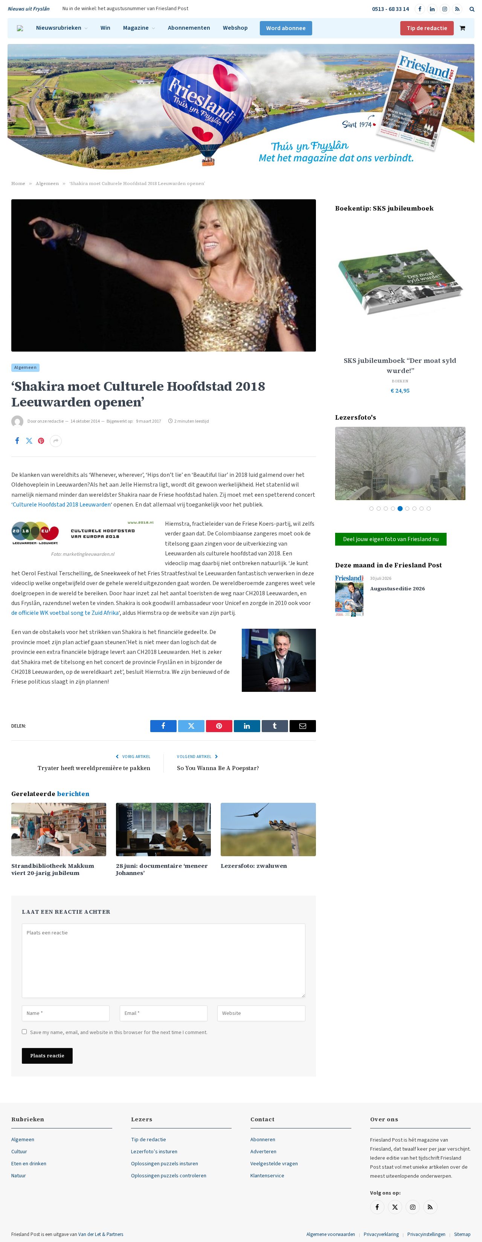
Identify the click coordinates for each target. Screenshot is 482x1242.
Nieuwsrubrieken (58, 28)
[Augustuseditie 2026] (349, 595)
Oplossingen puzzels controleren (168, 1176)
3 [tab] (385, 508)
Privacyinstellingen (426, 1234)
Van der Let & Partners (100, 1234)
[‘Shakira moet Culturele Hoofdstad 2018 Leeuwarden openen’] (163, 275)
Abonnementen (189, 28)
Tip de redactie (427, 28)
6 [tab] (407, 508)
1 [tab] (371, 508)
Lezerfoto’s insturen (154, 1152)
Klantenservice (267, 1176)
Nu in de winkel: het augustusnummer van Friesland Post (125, 8)
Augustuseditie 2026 (397, 588)
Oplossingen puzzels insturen (164, 1164)
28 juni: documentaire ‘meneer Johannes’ (162, 869)
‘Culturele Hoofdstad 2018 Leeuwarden (61, 504)
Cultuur (19, 1152)
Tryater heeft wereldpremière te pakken (94, 768)
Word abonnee (286, 28)
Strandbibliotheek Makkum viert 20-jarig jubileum (52, 869)
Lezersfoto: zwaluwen (254, 865)
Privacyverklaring (381, 1234)
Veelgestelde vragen (274, 1164)
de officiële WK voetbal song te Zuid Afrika (65, 613)
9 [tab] (428, 508)
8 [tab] (421, 508)
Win (105, 28)
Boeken (400, 381)
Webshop (235, 28)
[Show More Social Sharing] (56, 441)
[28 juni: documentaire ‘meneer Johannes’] (163, 829)
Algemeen (25, 367)
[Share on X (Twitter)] (29, 441)
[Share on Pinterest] (41, 441)
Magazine (136, 28)
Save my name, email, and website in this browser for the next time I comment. (118, 1032)
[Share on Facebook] (17, 441)
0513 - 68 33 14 (390, 9)
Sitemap (462, 1234)
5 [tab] (400, 508)
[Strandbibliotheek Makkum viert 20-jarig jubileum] (58, 829)
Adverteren (263, 1152)
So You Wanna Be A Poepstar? (218, 768)
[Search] (471, 9)
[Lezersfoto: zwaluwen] (268, 829)
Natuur (18, 1176)
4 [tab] (393, 508)
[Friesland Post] (20, 28)
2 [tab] (378, 508)
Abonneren (262, 1139)
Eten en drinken (28, 1164)
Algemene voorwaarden (331, 1234)
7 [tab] (414, 508)
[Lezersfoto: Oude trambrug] (400, 463)
